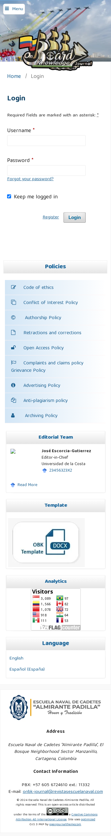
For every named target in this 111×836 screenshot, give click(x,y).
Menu (17, 9)
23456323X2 (60, 470)
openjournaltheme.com (65, 824)
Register (51, 217)
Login (74, 217)
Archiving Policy (40, 416)
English (16, 658)
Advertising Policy (41, 386)
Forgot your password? (30, 179)
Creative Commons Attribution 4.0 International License (56, 817)
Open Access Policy (43, 348)
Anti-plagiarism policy (45, 401)
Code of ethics (38, 288)
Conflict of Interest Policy (50, 303)
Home (14, 77)
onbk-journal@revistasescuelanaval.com (63, 792)
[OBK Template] (46, 566)
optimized (88, 819)
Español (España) (27, 669)
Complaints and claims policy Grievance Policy (47, 367)
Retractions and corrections (52, 333)
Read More (27, 485)
